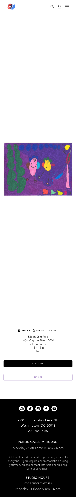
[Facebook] (46, 408)
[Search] (52, 6)
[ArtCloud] (22, 408)
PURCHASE (37, 364)
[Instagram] (38, 408)
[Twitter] (30, 408)
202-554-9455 (38, 431)
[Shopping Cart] (59, 7)
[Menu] (67, 6)
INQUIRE (38, 377)
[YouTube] (54, 408)
